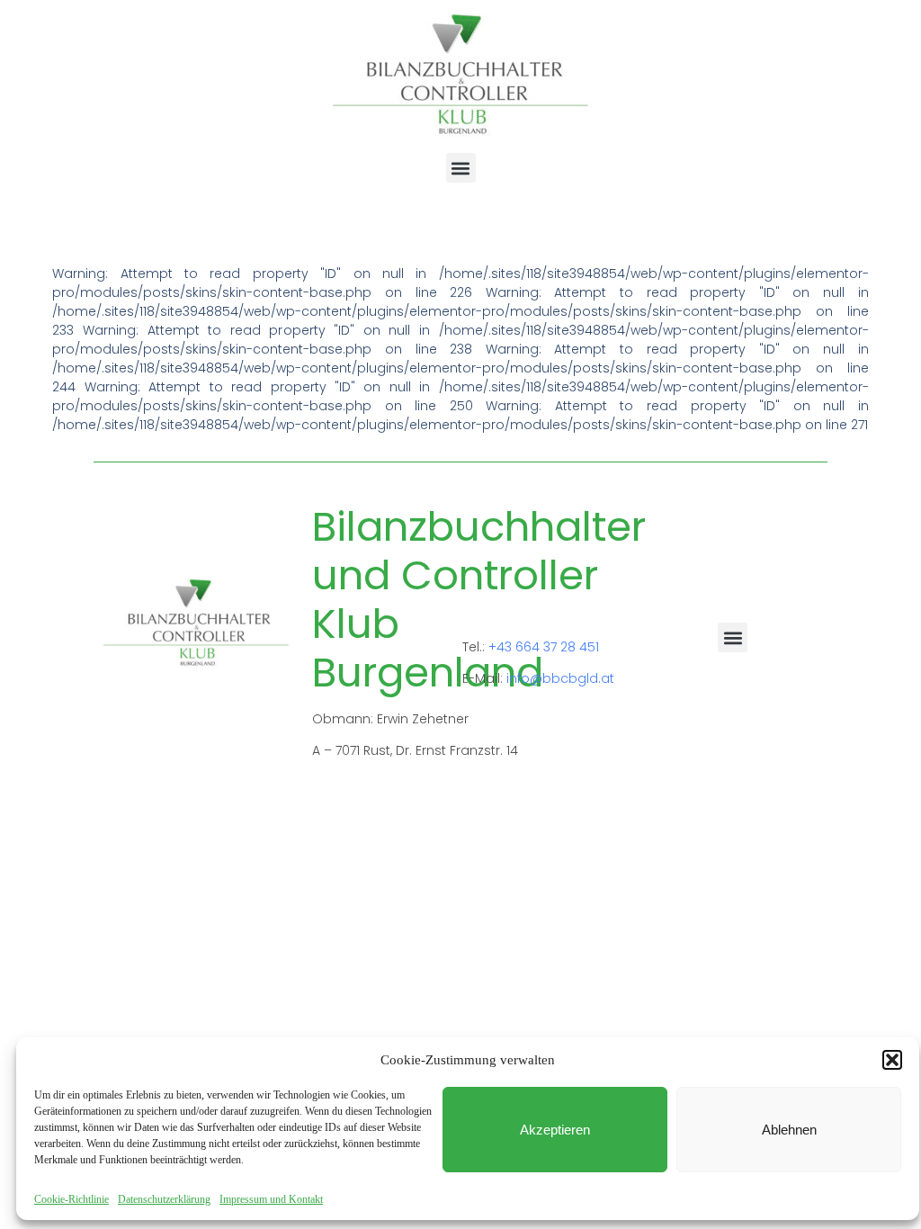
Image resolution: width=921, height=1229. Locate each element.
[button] (892, 1060)
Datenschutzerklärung (164, 1199)
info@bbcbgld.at (560, 678)
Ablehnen (789, 1129)
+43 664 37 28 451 (543, 647)
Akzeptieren (555, 1129)
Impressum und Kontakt (271, 1199)
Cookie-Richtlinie (71, 1199)
